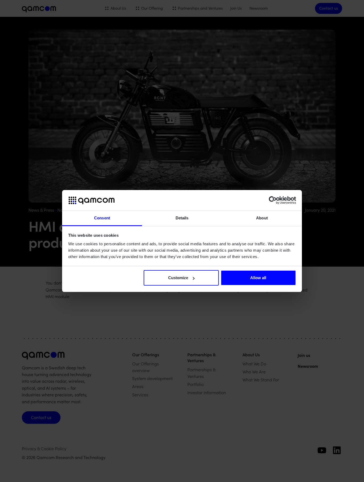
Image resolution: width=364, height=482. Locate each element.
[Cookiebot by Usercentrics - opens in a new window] (272, 200)
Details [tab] (182, 218)
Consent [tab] (102, 218)
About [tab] (262, 218)
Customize (178, 277)
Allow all (258, 277)
